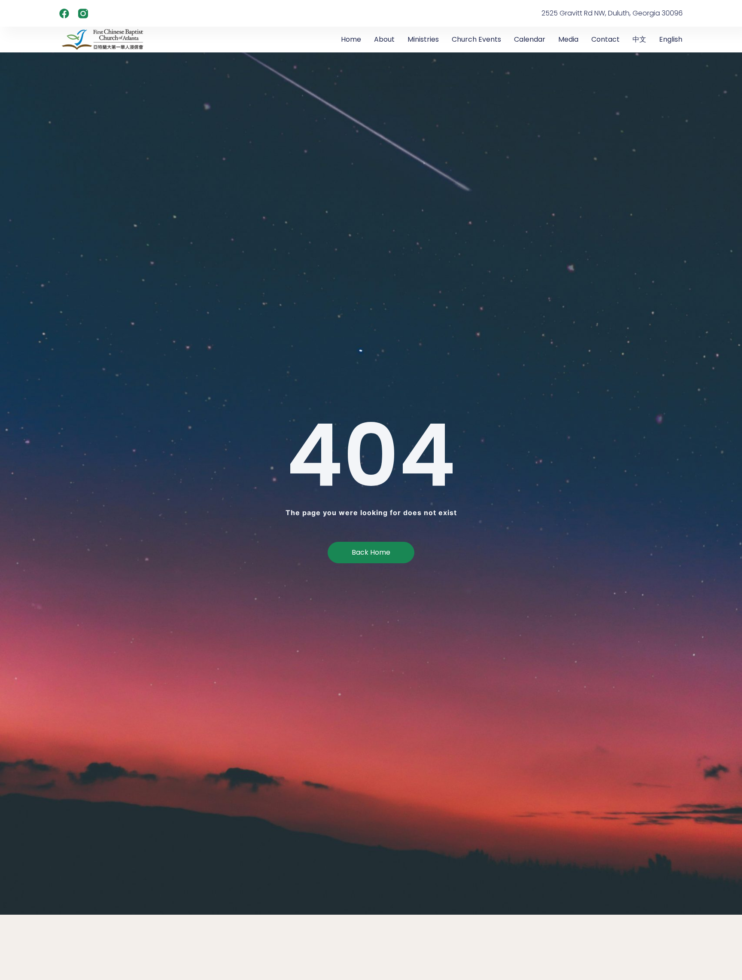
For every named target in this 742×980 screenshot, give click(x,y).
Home (351, 39)
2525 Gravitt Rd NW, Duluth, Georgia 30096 (612, 13)
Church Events (476, 39)
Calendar (529, 39)
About (384, 39)
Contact (605, 39)
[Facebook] (64, 13)
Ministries (423, 39)
